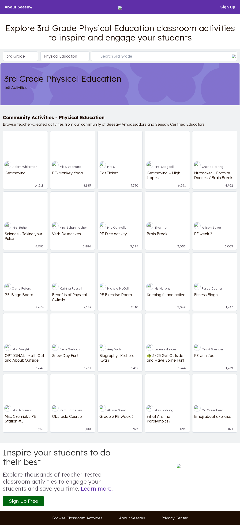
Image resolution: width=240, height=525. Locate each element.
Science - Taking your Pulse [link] (23, 236)
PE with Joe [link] (204, 355)
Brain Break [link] (157, 233)
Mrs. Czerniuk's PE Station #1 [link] (20, 418)
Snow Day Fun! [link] (65, 355)
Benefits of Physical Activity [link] (69, 297)
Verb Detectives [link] (66, 233)
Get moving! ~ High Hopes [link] (163, 175)
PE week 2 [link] (203, 233)
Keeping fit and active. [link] (166, 294)
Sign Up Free (23, 501)
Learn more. (97, 488)
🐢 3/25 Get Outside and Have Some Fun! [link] (165, 358)
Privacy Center (174, 518)
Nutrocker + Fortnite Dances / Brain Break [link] (213, 175)
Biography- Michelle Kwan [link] (117, 358)
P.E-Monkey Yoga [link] (67, 173)
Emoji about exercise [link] (212, 416)
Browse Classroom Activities (77, 518)
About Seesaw (18, 7)
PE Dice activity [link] (113, 233)
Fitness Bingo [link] (206, 294)
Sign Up (227, 7)
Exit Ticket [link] (108, 173)
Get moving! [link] (15, 173)
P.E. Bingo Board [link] (19, 294)
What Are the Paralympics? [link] (158, 418)
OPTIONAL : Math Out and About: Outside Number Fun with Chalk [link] (25, 358)
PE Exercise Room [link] (115, 294)
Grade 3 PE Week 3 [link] (116, 416)
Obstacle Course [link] (67, 416)
